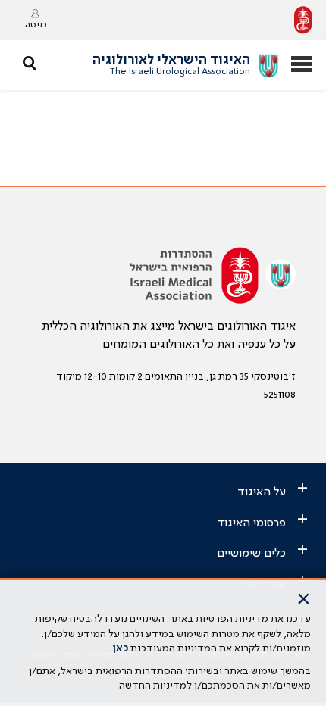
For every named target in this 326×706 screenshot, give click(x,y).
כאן (120, 648)
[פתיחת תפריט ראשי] (301, 65)
